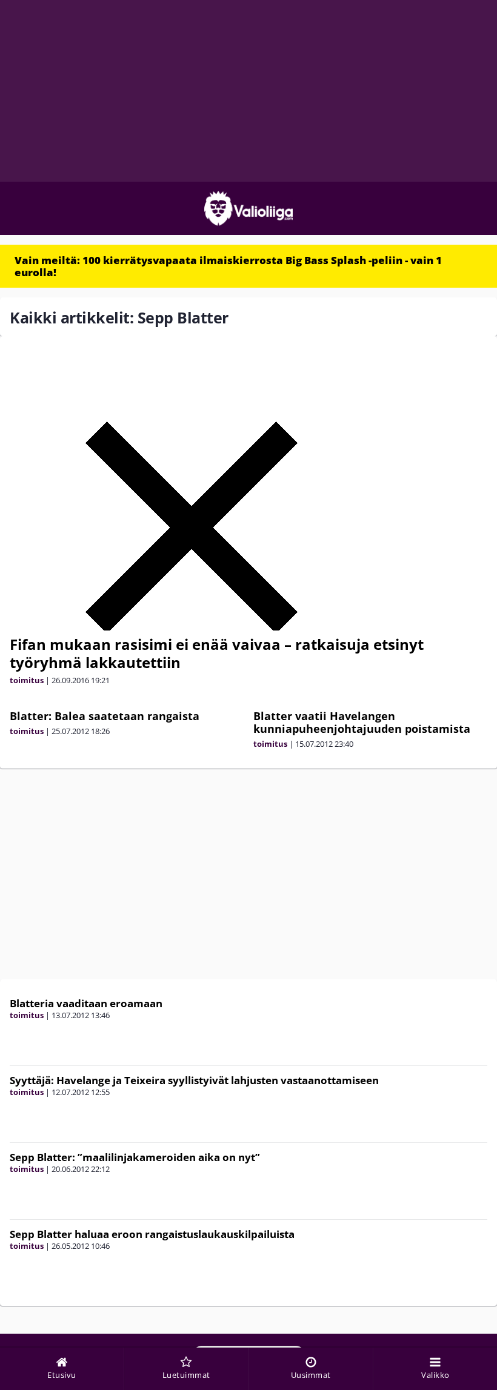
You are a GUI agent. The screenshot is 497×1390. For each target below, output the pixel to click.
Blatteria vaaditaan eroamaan (86, 1003)
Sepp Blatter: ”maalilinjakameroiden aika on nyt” (135, 1157)
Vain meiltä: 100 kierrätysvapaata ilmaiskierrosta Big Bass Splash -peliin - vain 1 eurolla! (228, 266)
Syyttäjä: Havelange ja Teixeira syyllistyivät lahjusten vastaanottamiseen (194, 1080)
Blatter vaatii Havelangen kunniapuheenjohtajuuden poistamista (361, 722)
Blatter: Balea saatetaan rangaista (104, 716)
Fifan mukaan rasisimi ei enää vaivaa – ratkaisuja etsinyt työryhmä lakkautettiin (217, 653)
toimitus (27, 680)
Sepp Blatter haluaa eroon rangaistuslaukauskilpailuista (152, 1234)
